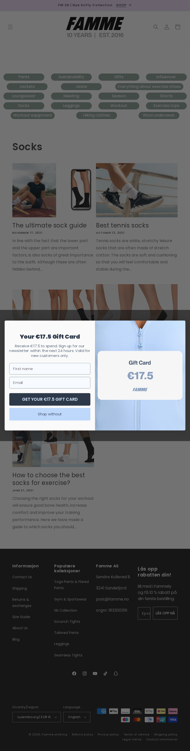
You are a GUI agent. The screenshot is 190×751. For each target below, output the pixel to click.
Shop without (50, 414)
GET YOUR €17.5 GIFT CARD (50, 399)
